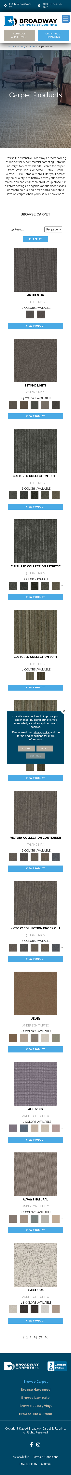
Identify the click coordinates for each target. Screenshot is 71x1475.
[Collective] (34, 495)
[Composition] (45, 495)
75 (41, 1337)
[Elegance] (45, 1037)
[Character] (24, 495)
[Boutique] (55, 1218)
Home (11, 46)
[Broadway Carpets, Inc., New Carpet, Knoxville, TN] (57, 1366)
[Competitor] (34, 856)
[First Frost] (45, 1309)
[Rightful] (41, 314)
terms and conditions (30, 735)
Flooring (21, 46)
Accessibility (21, 1456)
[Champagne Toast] (24, 1037)
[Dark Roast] (34, 1309)
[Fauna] (24, 404)
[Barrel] (35, 1174)
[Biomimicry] (35, 450)
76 (46, 1337)
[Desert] (35, 360)
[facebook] (31, 1444)
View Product (35, 326)
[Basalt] (34, 1128)
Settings (35, 755)
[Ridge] (55, 404)
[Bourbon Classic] (35, 993)
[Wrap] (41, 675)
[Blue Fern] (34, 1218)
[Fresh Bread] (55, 1309)
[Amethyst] (35, 1083)
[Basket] (24, 1218)
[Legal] (35, 269)
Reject (44, 748)
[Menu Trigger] (66, 19)
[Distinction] (55, 495)
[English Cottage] (55, 1037)
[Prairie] (45, 404)
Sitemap (46, 1463)
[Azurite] (24, 1128)
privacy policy (41, 732)
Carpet (31, 46)
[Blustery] (45, 1218)
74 (35, 1337)
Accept (26, 748)
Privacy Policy (28, 1463)
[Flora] (34, 404)
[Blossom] (55, 1128)
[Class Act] (34, 1037)
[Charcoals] (24, 1309)
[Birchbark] (45, 1128)
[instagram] (38, 1444)
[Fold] (35, 631)
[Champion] (24, 856)
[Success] (55, 856)
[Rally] (45, 856)
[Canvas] (35, 1264)
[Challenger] (35, 812)
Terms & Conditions (45, 1456)
